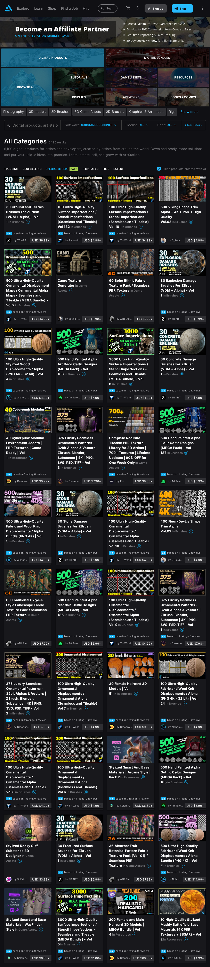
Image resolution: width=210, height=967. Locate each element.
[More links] (202, 8)
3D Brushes (60, 112)
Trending (11, 169)
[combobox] (108, 8)
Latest (118, 169)
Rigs (172, 112)
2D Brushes (115, 112)
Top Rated (90, 169)
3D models (37, 112)
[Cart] (128, 8)
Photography (13, 112)
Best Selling (32, 169)
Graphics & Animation (146, 112)
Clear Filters (193, 125)
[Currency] (138, 8)
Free (106, 169)
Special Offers (61, 169)
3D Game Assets (87, 112)
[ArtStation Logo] (8, 8)
